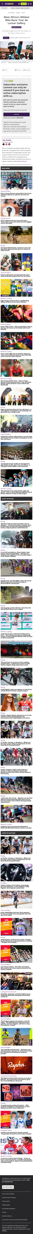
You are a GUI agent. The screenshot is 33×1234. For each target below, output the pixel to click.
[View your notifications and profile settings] (19, 4)
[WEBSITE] (9, 144)
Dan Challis (15, 37)
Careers (4, 1212)
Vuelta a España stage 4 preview (20, 8)
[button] (31, 4)
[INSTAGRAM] (6, 144)
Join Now (16, 114)
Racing (18, 12)
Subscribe (23, 4)
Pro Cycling (11, 12)
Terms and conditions (8, 1194)
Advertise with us (7, 1216)
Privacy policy (6, 1201)
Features (6, 38)
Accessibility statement (8, 1208)
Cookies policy (6, 1205)
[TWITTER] (4, 144)
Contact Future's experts (9, 1197)
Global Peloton (22, 161)
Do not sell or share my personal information (15, 1219)
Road (23, 12)
